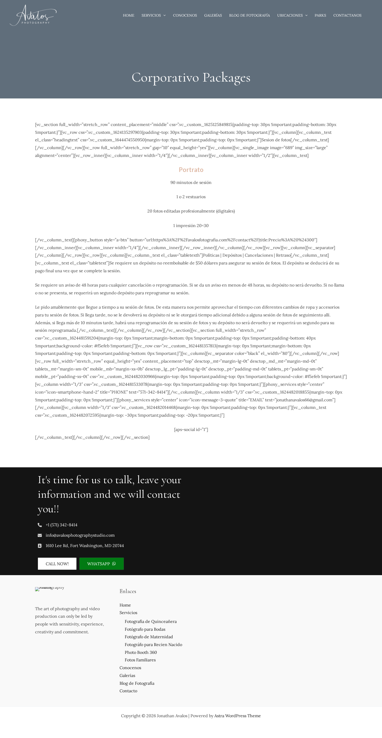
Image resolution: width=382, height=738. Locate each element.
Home (125, 605)
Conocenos (130, 667)
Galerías (127, 675)
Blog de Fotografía (137, 683)
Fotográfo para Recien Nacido (153, 644)
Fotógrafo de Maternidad (149, 636)
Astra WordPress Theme (237, 715)
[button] (163, 15)
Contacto (128, 690)
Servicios (128, 612)
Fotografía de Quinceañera (151, 621)
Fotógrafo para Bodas (145, 629)
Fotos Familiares (140, 659)
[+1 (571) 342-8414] (57, 525)
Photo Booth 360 (141, 652)
